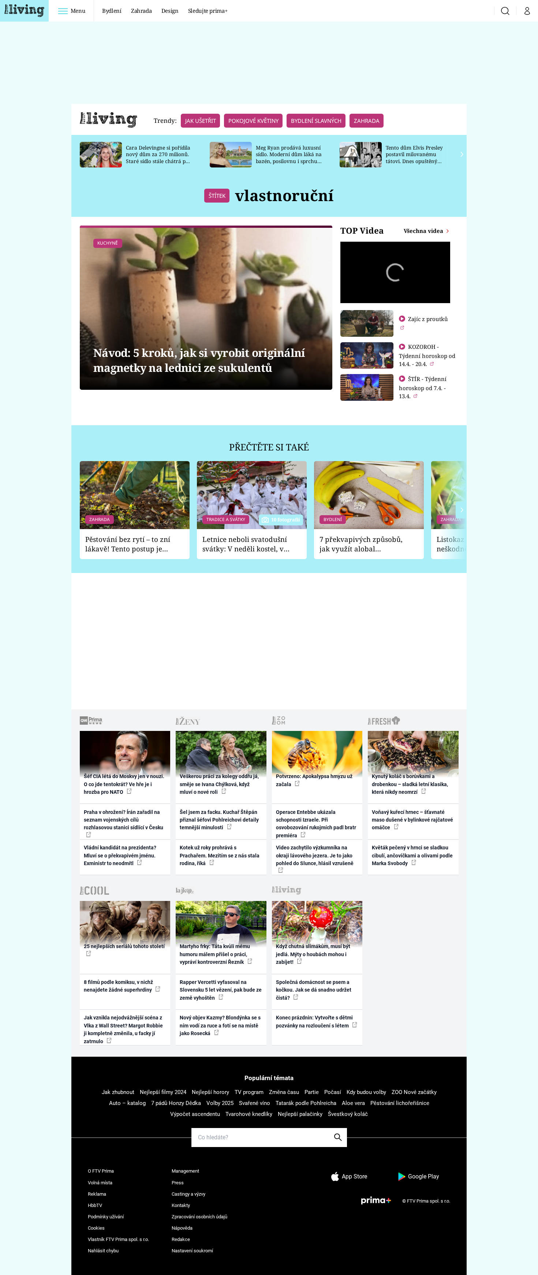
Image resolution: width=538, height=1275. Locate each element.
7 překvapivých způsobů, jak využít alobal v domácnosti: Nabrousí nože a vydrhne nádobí (361, 544)
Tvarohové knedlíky (248, 1114)
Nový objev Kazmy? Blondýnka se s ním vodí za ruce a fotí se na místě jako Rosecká (220, 1025)
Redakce (181, 1239)
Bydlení (112, 10)
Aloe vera (353, 1103)
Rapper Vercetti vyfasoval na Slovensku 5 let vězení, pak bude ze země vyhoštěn (221, 990)
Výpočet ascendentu (195, 1114)
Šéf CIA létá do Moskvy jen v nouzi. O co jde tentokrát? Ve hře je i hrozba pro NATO (124, 784)
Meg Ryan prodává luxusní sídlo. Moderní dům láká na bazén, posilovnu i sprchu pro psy (289, 157)
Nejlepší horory (210, 1092)
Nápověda (182, 1228)
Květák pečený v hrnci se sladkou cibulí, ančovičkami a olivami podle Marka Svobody (412, 855)
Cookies (96, 1228)
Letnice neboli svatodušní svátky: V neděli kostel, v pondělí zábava (244, 544)
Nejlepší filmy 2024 (163, 1092)
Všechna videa (424, 230)
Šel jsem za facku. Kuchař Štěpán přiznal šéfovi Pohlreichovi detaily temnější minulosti (219, 820)
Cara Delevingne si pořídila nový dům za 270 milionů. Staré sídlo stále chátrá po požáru (158, 157)
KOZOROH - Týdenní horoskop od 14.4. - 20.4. (427, 355)
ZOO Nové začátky (414, 1092)
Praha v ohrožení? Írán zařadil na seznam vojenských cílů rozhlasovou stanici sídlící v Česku (123, 820)
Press (178, 1182)
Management (185, 1171)
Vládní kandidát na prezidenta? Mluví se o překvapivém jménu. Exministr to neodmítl (120, 855)
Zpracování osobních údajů (199, 1216)
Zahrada (141, 10)
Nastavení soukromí (192, 1250)
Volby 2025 (219, 1103)
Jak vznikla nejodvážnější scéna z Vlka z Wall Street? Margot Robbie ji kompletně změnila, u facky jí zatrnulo (123, 1029)
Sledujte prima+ (208, 10)
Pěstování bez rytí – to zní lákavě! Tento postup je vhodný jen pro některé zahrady (127, 544)
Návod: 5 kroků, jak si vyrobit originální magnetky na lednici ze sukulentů (199, 360)
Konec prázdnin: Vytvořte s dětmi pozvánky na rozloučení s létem (314, 1021)
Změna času (284, 1092)
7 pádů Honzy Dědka (176, 1103)
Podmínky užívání (106, 1216)
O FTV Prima (101, 1171)
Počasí (332, 1092)
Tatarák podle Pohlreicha (306, 1103)
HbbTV (95, 1205)
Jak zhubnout (118, 1092)
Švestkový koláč (348, 1114)
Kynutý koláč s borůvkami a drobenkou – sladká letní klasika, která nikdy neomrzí (410, 784)
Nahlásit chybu (103, 1250)
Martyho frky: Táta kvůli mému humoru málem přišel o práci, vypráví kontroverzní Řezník (215, 954)
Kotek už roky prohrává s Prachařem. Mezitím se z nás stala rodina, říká (219, 855)
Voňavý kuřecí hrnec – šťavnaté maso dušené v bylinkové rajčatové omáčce (412, 820)
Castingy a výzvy (188, 1194)
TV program (249, 1092)
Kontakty (181, 1205)
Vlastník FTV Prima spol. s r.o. (118, 1239)
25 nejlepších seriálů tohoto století (124, 946)
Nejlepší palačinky (300, 1114)
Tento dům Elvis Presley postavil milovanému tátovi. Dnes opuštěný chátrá (414, 157)
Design (170, 10)
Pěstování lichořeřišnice (399, 1103)
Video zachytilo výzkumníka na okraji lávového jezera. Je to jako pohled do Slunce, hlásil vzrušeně (315, 855)
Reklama (97, 1194)
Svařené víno (254, 1103)
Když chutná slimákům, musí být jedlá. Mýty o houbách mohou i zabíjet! (313, 954)
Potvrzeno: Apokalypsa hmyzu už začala (314, 780)
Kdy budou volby (366, 1092)
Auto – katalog (127, 1103)
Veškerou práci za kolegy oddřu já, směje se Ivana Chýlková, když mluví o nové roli (219, 784)
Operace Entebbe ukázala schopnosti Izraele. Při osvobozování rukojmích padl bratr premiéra (316, 823)
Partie (312, 1092)
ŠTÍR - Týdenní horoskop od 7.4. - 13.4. (423, 387)
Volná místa (100, 1182)
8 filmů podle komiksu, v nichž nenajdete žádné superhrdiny (118, 986)
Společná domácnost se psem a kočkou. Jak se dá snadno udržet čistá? (313, 990)
